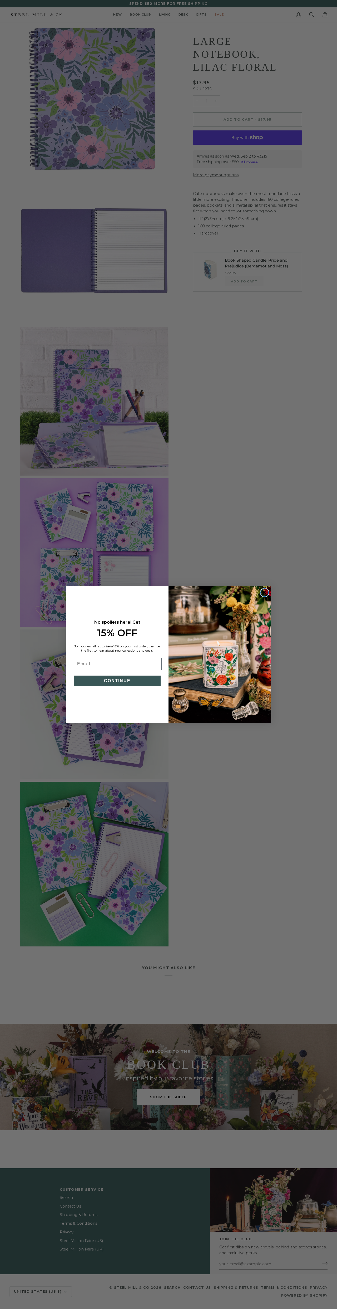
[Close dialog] (265, 593)
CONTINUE (117, 680)
